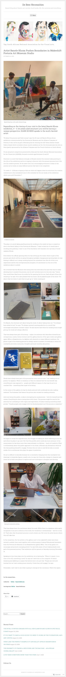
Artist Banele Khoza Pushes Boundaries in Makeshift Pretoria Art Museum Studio (32, 52)
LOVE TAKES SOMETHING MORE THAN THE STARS (20, 655)
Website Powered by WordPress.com (33, 672)
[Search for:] (12, 614)
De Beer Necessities (33, 4)
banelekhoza (20, 582)
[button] (22, 301)
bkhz (12, 582)
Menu (34, 15)
